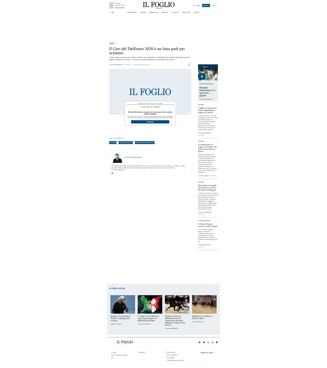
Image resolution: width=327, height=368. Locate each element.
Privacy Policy (171, 352)
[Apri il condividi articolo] (189, 65)
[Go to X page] (208, 342)
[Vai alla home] (158, 5)
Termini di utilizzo (172, 355)
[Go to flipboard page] (217, 342)
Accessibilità (170, 357)
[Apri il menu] (112, 12)
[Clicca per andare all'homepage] (125, 342)
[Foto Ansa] (208, 74)
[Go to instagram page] (212, 342)
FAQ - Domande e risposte (119, 355)
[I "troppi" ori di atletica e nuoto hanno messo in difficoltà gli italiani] (150, 304)
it (213, 5)
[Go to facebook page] (199, 342)
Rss (112, 357)
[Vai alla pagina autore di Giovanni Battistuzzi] (116, 157)
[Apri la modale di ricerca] (214, 12)
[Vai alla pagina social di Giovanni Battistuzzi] (112, 173)
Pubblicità (142, 352)
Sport (112, 43)
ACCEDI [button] (157, 107)
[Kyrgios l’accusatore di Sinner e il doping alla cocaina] (122, 304)
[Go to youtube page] (204, 342)
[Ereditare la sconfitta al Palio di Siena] (204, 304)
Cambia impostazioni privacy (175, 360)
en (216, 5)
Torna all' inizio (206, 352)
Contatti (113, 352)
